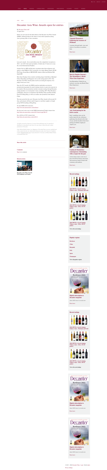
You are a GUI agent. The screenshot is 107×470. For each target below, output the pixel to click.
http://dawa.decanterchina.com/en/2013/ (27, 117)
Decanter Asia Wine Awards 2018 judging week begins (24, 173)
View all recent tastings (75, 228)
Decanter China (53, 4)
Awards (83, 8)
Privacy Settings (69, 467)
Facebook (34, 145)
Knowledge (50, 8)
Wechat (20, 145)
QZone (26, 145)
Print (36, 145)
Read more (72, 52)
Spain (71, 253)
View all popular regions (76, 259)
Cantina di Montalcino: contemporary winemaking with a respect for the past (78, 152)
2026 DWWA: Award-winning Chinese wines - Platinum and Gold (79, 189)
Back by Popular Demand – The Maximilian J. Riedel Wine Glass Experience (78, 76)
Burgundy (72, 247)
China (71, 244)
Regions (32, 8)
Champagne (73, 256)
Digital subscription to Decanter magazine (77, 296)
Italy (71, 250)
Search (88, 9)
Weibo (2, 2)
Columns (69, 8)
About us (98, 1)
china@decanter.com (25, 132)
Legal (82, 465)
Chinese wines (41, 8)
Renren (29, 145)
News (25, 8)
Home (19, 8)
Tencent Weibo (23, 145)
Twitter (8, 2)
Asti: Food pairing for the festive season (78, 111)
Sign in (19, 152)
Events (76, 8)
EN (91, 1)
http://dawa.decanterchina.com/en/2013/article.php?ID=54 (32, 112)
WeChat (5, 2)
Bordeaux (72, 241)
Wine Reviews (60, 8)
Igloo (89, 465)
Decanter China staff (24, 29)
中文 (94, 1)
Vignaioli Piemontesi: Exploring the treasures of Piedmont (78, 40)
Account (104, 1)
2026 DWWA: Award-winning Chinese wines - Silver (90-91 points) (78, 224)
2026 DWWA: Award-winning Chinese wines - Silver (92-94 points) (78, 206)
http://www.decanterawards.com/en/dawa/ (27, 107)
